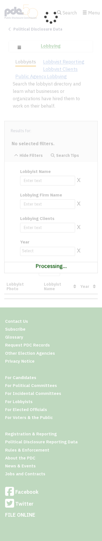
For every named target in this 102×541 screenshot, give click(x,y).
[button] (19, 47)
